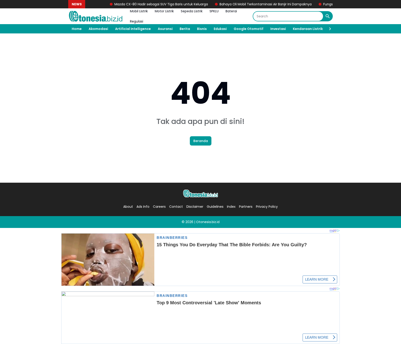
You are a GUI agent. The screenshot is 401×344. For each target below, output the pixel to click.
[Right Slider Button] (328, 28)
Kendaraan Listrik (308, 28)
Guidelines (215, 206)
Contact (176, 206)
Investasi (278, 28)
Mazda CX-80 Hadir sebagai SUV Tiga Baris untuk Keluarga (156, 4)
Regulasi (136, 21)
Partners (245, 206)
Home (77, 28)
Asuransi (165, 28)
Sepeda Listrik (192, 11)
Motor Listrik (164, 11)
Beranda (200, 141)
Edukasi (220, 28)
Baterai (231, 11)
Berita (185, 28)
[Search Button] (327, 16)
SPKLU (214, 11)
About (128, 206)
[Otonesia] (95, 16)
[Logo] (200, 193)
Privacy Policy (267, 206)
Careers (159, 206)
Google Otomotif (248, 28)
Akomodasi (98, 28)
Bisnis (202, 28)
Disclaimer (194, 206)
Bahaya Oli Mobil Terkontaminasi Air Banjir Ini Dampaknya (260, 4)
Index (231, 206)
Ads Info (142, 206)
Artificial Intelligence (133, 28)
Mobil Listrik (139, 11)
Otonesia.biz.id (208, 222)
